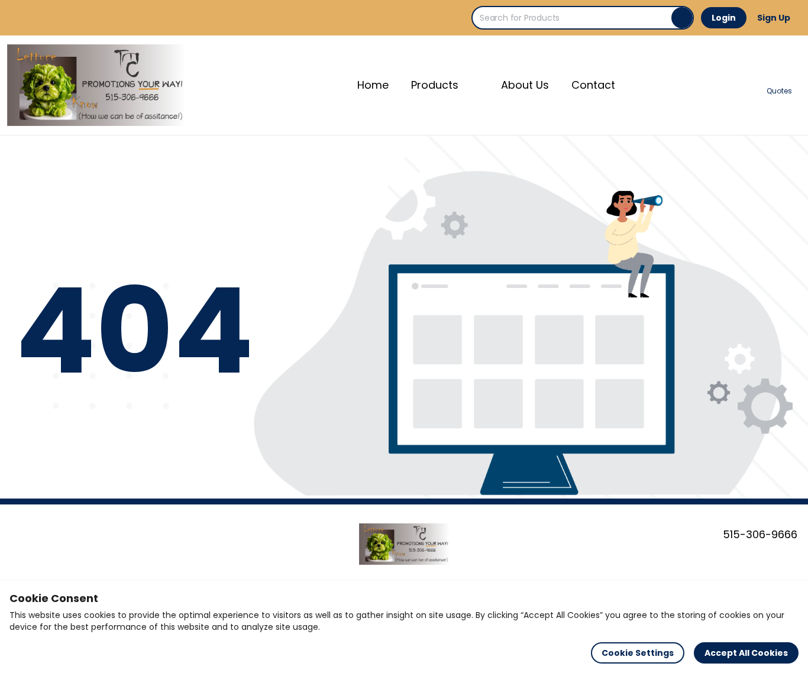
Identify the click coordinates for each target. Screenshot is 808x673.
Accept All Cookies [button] (746, 653)
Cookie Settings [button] (638, 653)
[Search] (682, 17)
